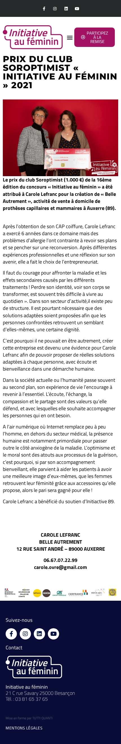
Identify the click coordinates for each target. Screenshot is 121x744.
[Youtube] (76, 8)
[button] (69, 37)
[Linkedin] (65, 8)
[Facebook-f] (44, 8)
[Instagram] (55, 8)
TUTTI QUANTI (42, 718)
